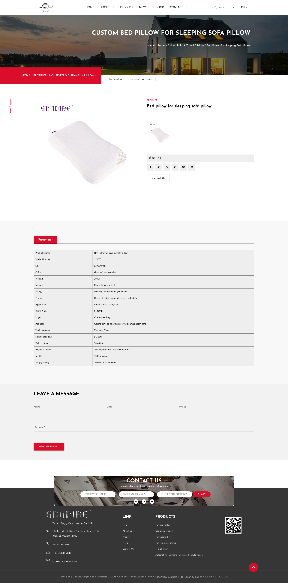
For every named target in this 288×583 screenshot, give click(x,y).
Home (90, 7)
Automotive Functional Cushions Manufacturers (179, 555)
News (143, 7)
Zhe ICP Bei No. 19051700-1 (214, 577)
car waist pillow (163, 537)
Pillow (200, 45)
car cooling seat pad (165, 543)
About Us (107, 7)
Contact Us (178, 7)
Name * (38, 407)
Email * (110, 407)
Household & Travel (182, 45)
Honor (158, 7)
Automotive (115, 79)
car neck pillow (163, 525)
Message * (39, 427)
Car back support (164, 531)
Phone (182, 407)
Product (126, 7)
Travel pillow (161, 549)
